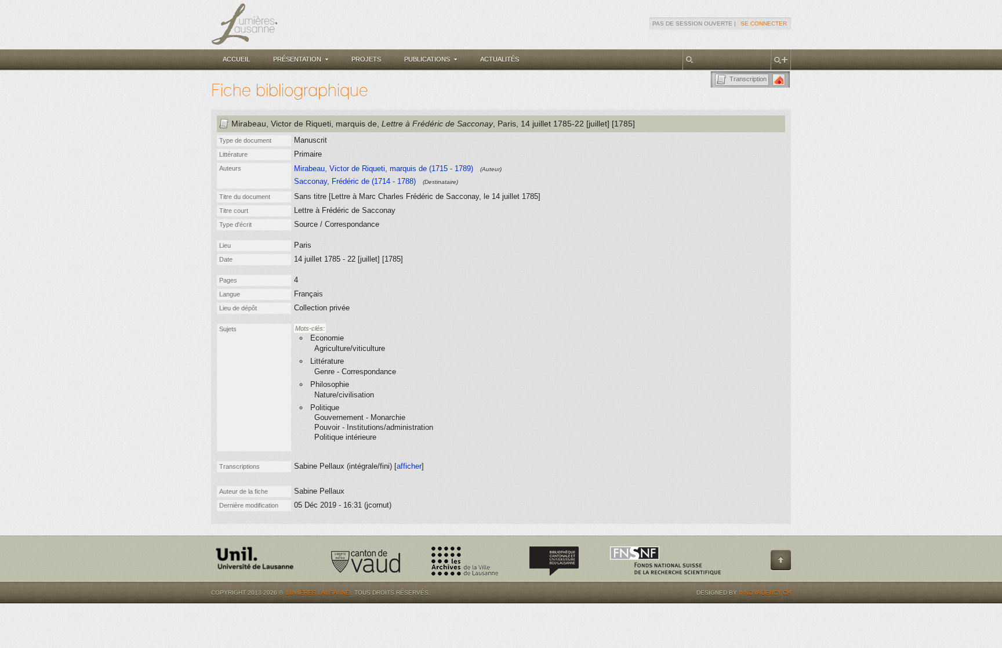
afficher (409, 466)
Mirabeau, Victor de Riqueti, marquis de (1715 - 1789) (383, 168)
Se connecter (763, 23)
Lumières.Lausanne (318, 592)
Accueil (236, 59)
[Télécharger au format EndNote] (778, 80)
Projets (366, 59)
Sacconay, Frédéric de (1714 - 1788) (355, 181)
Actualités (499, 59)
